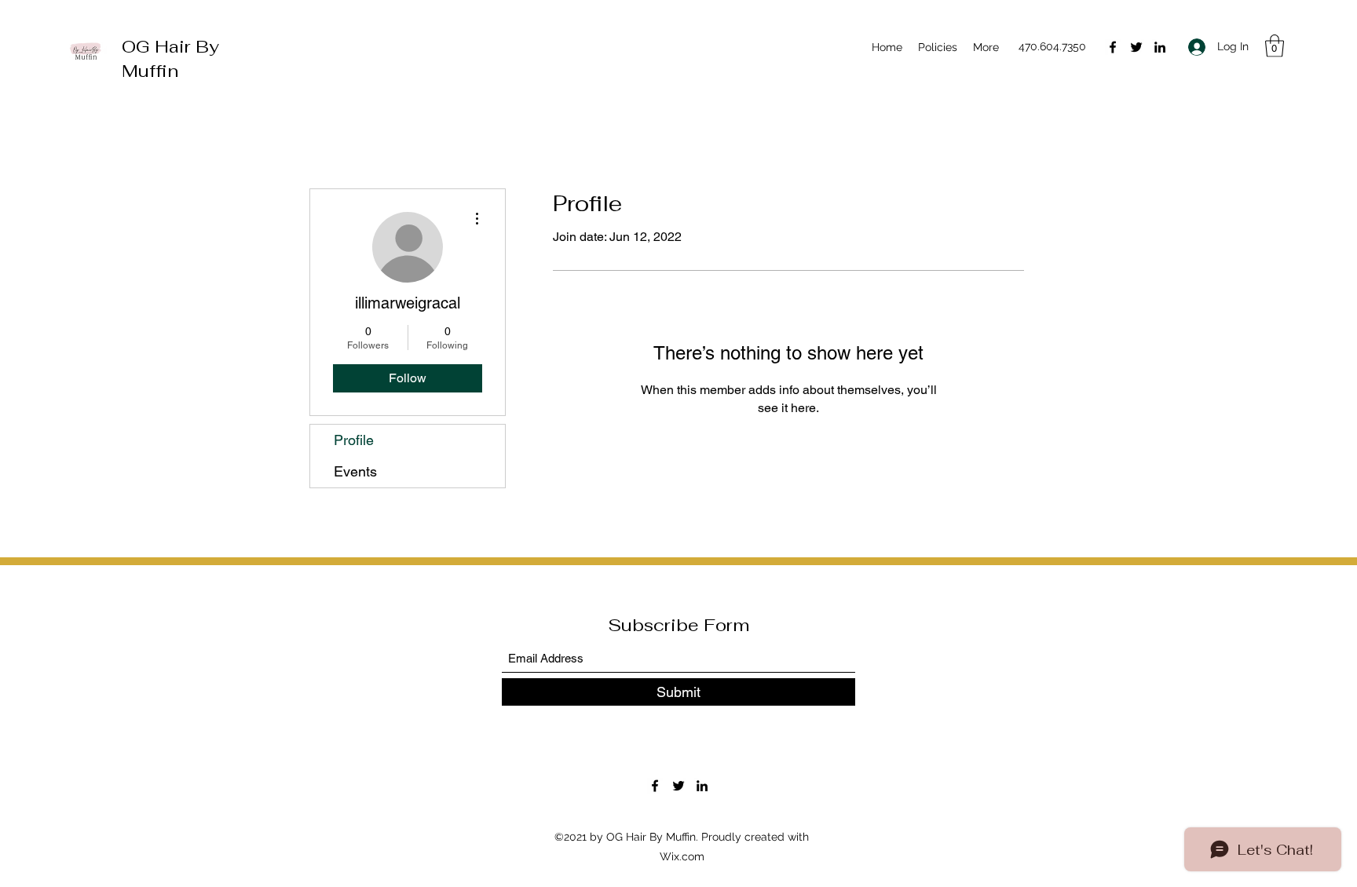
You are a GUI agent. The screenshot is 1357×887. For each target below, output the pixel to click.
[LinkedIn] (1160, 47)
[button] (1274, 46)
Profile (354, 440)
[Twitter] (1136, 47)
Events (355, 471)
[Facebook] (1113, 47)
